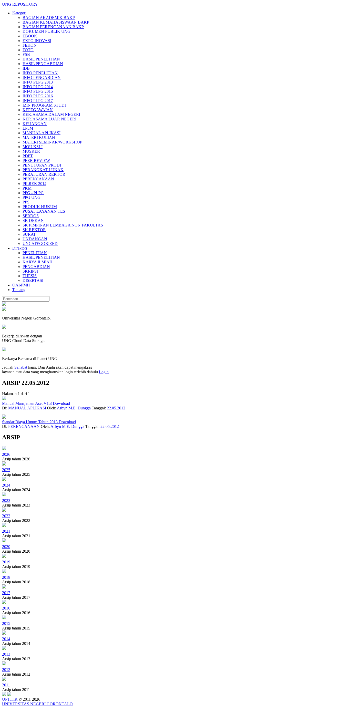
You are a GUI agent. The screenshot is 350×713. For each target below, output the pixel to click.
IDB (26, 68)
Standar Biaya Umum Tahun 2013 (30, 422)
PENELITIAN (35, 253)
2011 (6, 685)
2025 (6, 470)
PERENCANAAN (38, 179)
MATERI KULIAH (39, 137)
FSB (26, 54)
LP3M (28, 128)
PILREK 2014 (34, 183)
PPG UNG (31, 197)
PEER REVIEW (36, 160)
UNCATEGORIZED (40, 243)
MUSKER (31, 151)
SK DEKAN (33, 220)
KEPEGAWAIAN (38, 110)
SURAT (29, 234)
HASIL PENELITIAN (41, 59)
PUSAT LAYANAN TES (44, 211)
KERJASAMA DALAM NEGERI (51, 114)
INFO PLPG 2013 (38, 82)
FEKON (30, 45)
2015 (6, 623)
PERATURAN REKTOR (44, 174)
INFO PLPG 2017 (38, 100)
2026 (6, 454)
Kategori (19, 13)
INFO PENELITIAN (40, 73)
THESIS (30, 276)
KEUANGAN (35, 123)
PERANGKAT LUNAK (43, 170)
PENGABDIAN (36, 266)
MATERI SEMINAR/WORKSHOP (52, 142)
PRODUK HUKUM (40, 206)
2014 (6, 639)
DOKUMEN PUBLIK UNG (46, 31)
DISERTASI (33, 280)
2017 (6, 593)
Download (61, 403)
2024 (6, 485)
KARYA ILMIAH (38, 262)
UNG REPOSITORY (20, 4)
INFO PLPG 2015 (38, 91)
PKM (27, 188)
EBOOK (30, 36)
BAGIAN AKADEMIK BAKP (49, 17)
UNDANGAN (35, 239)
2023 (6, 500)
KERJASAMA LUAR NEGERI (49, 119)
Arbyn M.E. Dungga (74, 408)
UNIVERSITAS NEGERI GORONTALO (37, 704)
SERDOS (31, 216)
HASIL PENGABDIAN (43, 63)
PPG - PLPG (33, 193)
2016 (6, 608)
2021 (6, 531)
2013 (6, 654)
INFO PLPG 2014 (38, 87)
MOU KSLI (33, 146)
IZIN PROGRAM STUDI (44, 105)
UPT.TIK (10, 699)
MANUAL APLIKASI (41, 133)
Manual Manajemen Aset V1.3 (27, 403)
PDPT (28, 156)
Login (104, 372)
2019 (6, 562)
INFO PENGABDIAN (42, 77)
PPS (26, 202)
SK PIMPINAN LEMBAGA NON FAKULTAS (63, 225)
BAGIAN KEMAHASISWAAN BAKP (56, 22)
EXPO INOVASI (37, 40)
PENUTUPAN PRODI (42, 165)
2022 (6, 516)
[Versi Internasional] (4, 304)
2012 (6, 669)
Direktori (19, 248)
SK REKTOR (34, 230)
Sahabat (20, 367)
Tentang (18, 289)
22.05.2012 (116, 408)
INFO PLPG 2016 (38, 96)
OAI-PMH (21, 285)
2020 (6, 546)
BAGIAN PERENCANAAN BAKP (53, 27)
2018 (6, 577)
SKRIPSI (30, 271)
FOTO (28, 50)
